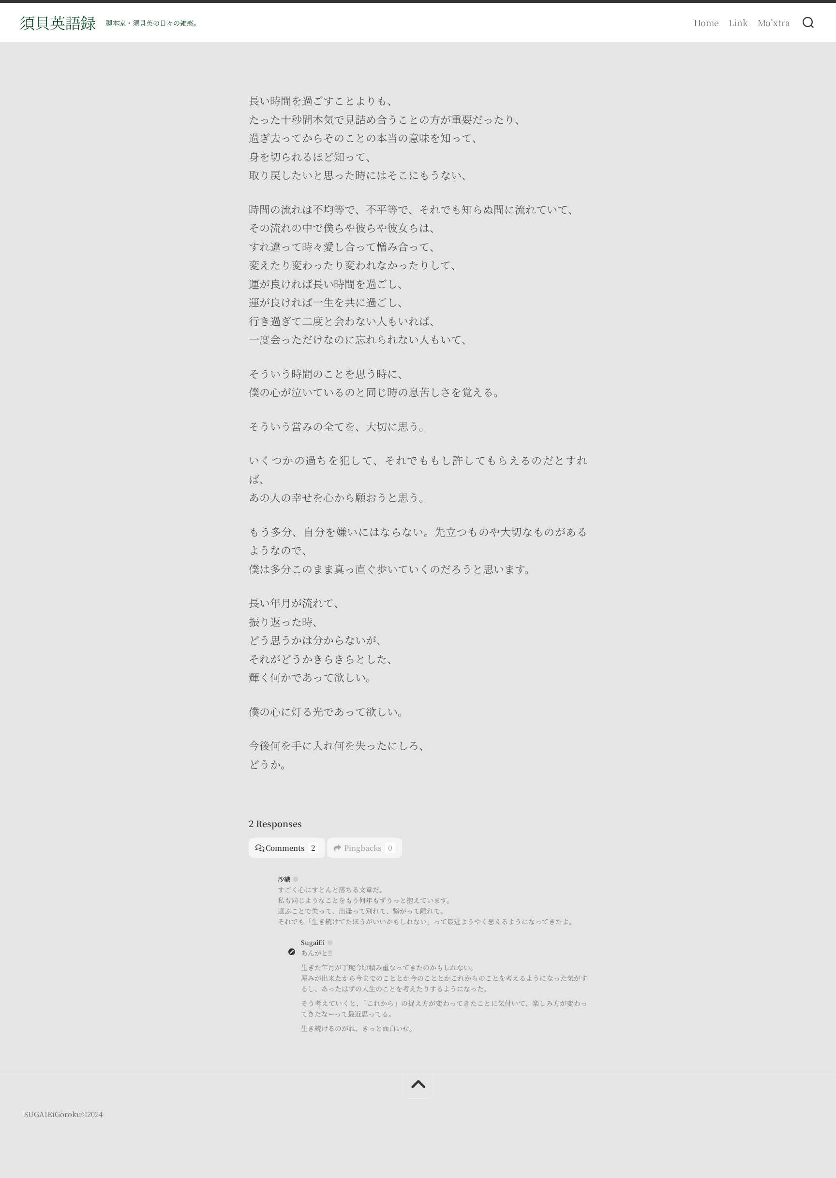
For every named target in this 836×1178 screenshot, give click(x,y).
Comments (290, 848)
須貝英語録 (57, 22)
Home (706, 22)
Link (738, 22)
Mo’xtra (774, 22)
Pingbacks (368, 848)
